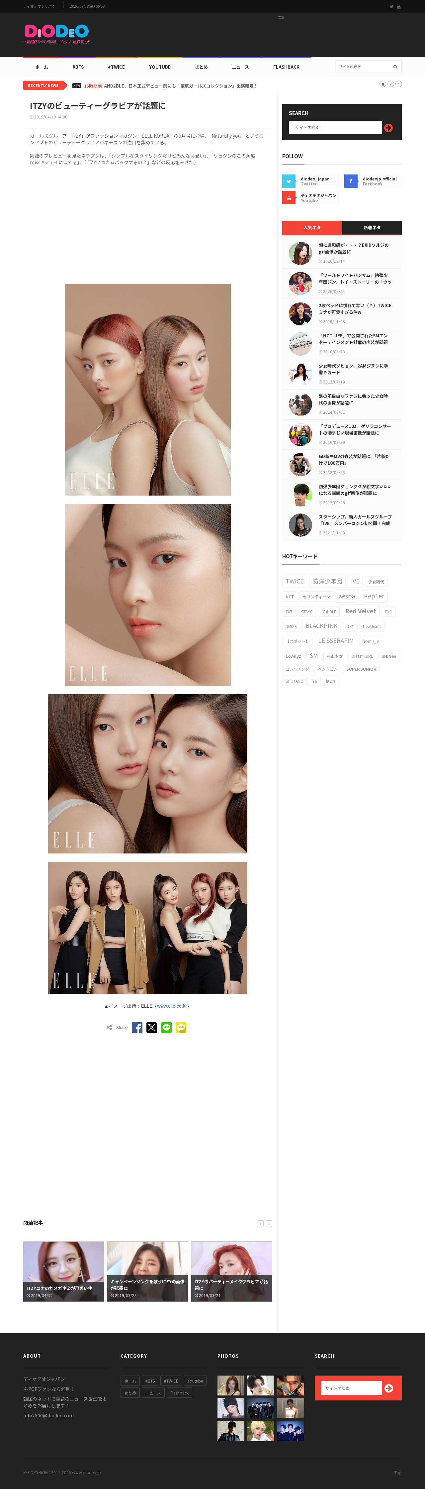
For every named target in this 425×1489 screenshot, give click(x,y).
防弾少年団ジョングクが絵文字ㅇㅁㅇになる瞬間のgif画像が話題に (355, 489)
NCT (290, 596)
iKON (330, 681)
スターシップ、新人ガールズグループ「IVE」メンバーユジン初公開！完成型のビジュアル (355, 523)
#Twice (116, 67)
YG (314, 681)
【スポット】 (297, 641)
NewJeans (372, 626)
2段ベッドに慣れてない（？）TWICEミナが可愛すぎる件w (355, 308)
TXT (289, 611)
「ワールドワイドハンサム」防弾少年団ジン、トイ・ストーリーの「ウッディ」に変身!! (355, 282)
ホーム (41, 67)
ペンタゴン (328, 669)
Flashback (286, 67)
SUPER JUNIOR (361, 669)
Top (398, 1472)
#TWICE (171, 1381)
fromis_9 (371, 641)
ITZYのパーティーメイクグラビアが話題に (147, 1284)
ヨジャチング (297, 669)
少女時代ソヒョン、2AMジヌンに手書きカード (353, 369)
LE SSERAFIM (336, 640)
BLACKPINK (321, 625)
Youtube (195, 1381)
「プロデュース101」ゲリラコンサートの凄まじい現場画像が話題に (355, 429)
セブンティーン (316, 596)
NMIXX (291, 626)
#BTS (78, 67)
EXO (388, 611)
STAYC (307, 611)
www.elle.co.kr (172, 1005)
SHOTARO (294, 681)
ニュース (240, 67)
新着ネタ (372, 227)
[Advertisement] (281, 37)
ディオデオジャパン (39, 6)
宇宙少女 (335, 656)
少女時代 (376, 581)
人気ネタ (312, 227)
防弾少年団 (327, 580)
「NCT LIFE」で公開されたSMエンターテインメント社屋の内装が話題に (353, 342)
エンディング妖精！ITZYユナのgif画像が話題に (230, 1284)
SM (314, 655)
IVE (355, 580)
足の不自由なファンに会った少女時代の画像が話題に (353, 399)
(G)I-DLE (328, 611)
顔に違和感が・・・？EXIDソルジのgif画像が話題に (354, 248)
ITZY (350, 626)
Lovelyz (293, 656)
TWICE (295, 580)
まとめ (201, 67)
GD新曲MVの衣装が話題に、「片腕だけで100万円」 (354, 459)
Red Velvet (360, 610)
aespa (347, 595)
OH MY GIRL (362, 656)
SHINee (389, 656)
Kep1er (374, 595)
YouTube (160, 67)
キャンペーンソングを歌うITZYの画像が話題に (64, 1284)
